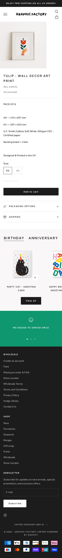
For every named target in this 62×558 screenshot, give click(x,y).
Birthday (14, 238)
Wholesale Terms (13, 383)
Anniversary (43, 238)
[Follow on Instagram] (5, 515)
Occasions (9, 428)
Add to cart (31, 191)
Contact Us (9, 406)
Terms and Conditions (15, 389)
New (6, 423)
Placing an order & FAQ (16, 372)
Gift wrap (8, 446)
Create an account (13, 360)
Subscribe (14, 503)
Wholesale (9, 457)
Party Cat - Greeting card (21, 289)
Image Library (11, 400)
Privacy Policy (11, 395)
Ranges (7, 440)
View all (31, 300)
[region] (31, 325)
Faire (6, 366)
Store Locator (11, 378)
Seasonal (8, 434)
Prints (6, 451)
